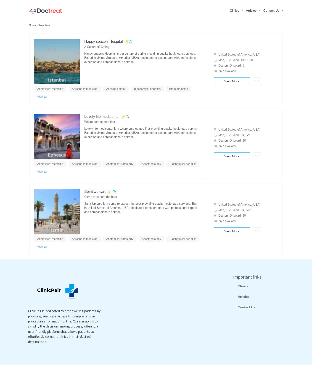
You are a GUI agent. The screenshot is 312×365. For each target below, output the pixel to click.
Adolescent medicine (50, 89)
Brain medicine (178, 89)
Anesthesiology (115, 89)
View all (42, 96)
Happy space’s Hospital (103, 41)
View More (232, 81)
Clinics (234, 10)
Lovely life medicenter (102, 116)
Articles (251, 10)
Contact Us (271, 10)
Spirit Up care (95, 191)
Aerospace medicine (85, 89)
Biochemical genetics (147, 89)
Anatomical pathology (119, 164)
